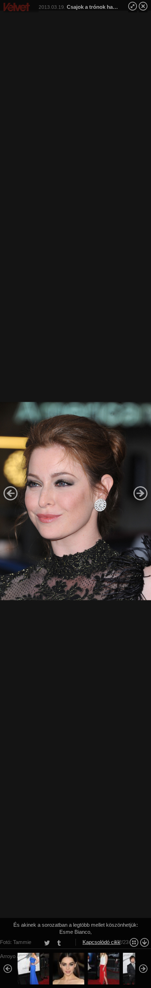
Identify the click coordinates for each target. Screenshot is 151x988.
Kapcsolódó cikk (101, 942)
